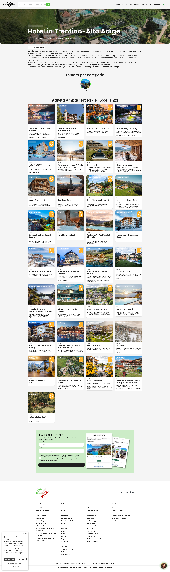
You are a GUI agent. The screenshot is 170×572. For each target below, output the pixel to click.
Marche (63, 531)
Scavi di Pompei (41, 508)
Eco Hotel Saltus (65, 200)
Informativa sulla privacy (49, 461)
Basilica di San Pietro (42, 510)
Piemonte (64, 536)
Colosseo (39, 513)
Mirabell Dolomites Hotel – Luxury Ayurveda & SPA (128, 381)
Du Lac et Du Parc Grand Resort (40, 236)
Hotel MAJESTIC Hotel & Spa (39, 166)
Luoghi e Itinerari (92, 536)
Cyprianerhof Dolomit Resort (97, 272)
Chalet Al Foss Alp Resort (98, 128)
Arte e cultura (91, 528)
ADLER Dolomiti (123, 271)
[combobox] (23, 534)
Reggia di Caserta (41, 523)
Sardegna (64, 541)
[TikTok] (130, 492)
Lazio (63, 523)
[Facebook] (122, 492)
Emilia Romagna (66, 518)
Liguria (63, 526)
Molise (63, 534)
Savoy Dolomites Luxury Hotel (127, 236)
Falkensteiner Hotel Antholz (70, 165)
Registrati (61, 465)
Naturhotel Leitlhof (37, 417)
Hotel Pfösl (92, 165)
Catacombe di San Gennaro (45, 538)
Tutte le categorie (38, 48)
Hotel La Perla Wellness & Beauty (40, 346)
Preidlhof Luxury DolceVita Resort (70, 381)
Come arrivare (91, 513)
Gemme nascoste (92, 510)
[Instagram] (124, 492)
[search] (48, 4)
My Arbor (120, 345)
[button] (15, 563)
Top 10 (110, 109)
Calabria (64, 513)
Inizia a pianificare (132, 5)
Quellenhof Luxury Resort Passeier (40, 129)
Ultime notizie (91, 523)
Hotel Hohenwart (124, 165)
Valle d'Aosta (65, 554)
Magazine (157, 5)
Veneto (63, 557)
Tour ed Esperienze (93, 526)
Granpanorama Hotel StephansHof (68, 129)
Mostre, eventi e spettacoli (95, 539)
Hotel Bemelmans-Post (97, 309)
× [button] (26, 534)
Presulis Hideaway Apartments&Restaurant (40, 310)
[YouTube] (127, 492)
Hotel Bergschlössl (66, 235)
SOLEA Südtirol (93, 345)
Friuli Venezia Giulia (67, 521)
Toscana (64, 547)
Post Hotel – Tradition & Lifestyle (69, 272)
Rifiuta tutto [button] (21, 559)
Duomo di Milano (41, 515)
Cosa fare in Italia (92, 534)
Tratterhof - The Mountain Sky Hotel (99, 236)
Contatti (114, 513)
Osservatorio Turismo (119, 518)
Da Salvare (119, 5)
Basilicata (64, 510)
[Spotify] (133, 492)
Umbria (63, 552)
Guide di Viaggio (92, 521)
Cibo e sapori (91, 531)
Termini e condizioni (95, 568)
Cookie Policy (82, 568)
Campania (64, 515)
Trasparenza (107, 568)
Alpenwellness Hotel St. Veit (39, 381)
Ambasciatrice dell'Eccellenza (121, 515)
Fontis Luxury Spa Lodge (127, 128)
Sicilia (63, 544)
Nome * (43, 441)
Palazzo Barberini (41, 526)
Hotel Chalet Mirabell (125, 309)
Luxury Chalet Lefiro (38, 200)
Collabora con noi (117, 510)
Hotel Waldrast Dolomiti (98, 200)
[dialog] (15, 551)
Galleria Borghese (41, 521)
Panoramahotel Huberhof (40, 271)
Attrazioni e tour (92, 515)
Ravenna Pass (40, 541)
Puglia (63, 539)
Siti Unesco (90, 518)
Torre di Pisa (40, 518)
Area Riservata (116, 521)
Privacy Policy (11, 556)
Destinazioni (146, 5)
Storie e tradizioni (92, 541)
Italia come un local (93, 508)
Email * (43, 448)
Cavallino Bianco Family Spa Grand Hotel (69, 346)
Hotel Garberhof (94, 380)
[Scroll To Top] (167, 570)
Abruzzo (64, 508)
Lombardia (64, 528)
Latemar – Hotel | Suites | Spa (127, 201)
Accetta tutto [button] (9, 559)
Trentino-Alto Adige (67, 549)
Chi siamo (115, 508)
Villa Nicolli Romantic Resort (67, 310)
